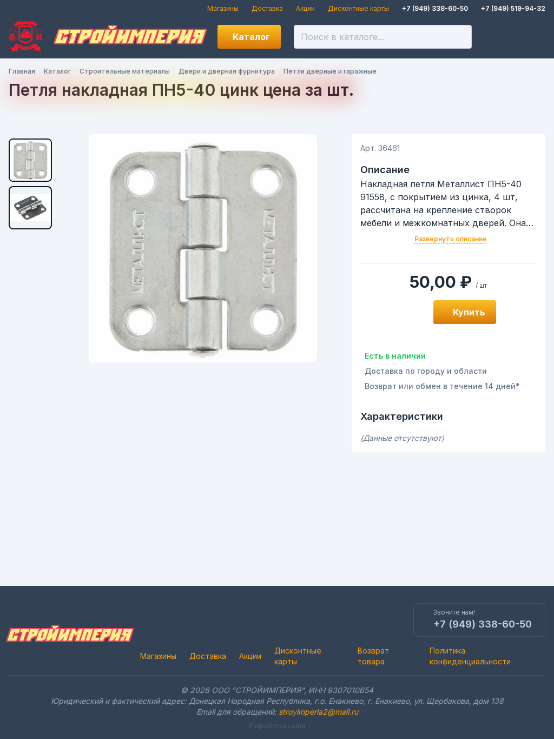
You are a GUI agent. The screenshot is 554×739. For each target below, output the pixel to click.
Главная (22, 71)
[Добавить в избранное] (413, 312)
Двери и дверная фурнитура (227, 71)
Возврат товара (373, 656)
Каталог (251, 36)
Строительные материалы (125, 71)
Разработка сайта (277, 726)
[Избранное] (497, 37)
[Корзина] (533, 37)
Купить (469, 312)
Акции (305, 8)
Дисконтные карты (358, 8)
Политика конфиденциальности (470, 656)
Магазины (223, 8)
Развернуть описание (450, 239)
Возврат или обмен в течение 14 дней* (442, 386)
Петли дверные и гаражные (330, 71)
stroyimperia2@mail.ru (318, 711)
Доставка (267, 8)
